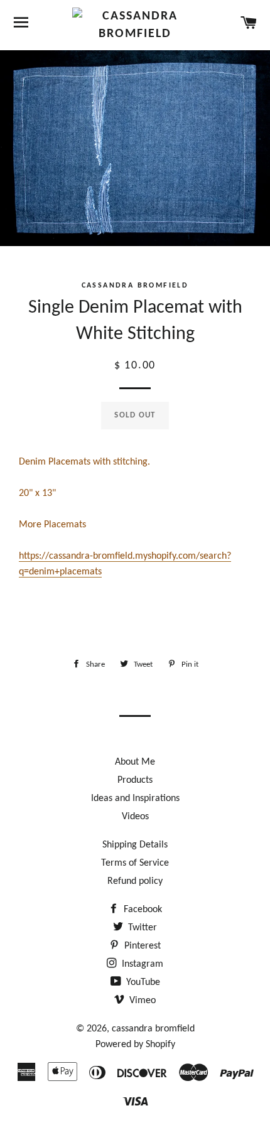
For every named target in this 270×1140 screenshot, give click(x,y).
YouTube (142, 982)
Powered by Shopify (135, 1045)
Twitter (141, 928)
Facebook (141, 910)
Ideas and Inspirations (135, 798)
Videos (135, 817)
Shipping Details (135, 845)
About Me (135, 762)
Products (135, 780)
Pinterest (141, 946)
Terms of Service (135, 863)
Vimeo (141, 1001)
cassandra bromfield (153, 1029)
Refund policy (135, 881)
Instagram (141, 964)
